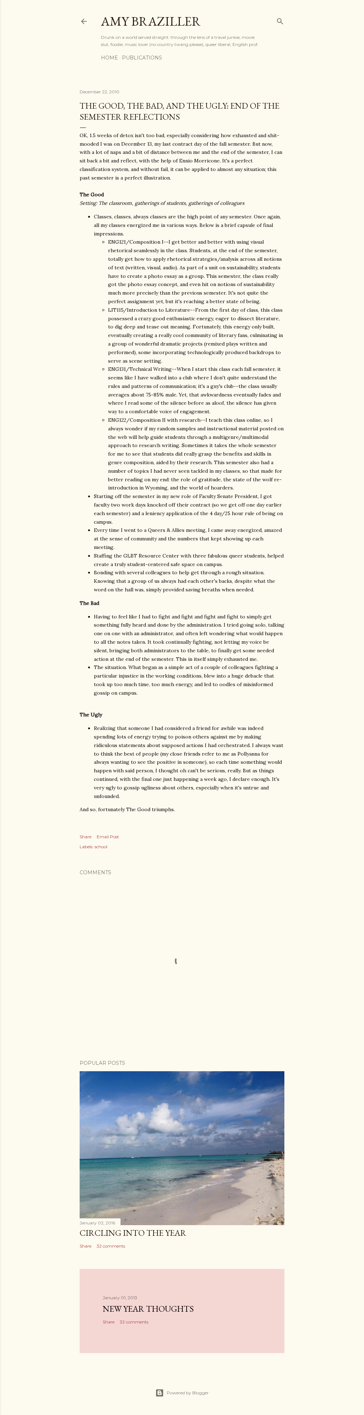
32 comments (111, 1246)
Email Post (108, 836)
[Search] (280, 20)
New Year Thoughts (148, 1308)
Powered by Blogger (188, 1392)
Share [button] (85, 836)
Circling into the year (133, 1232)
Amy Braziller (151, 21)
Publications (142, 58)
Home (109, 58)
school (101, 846)
